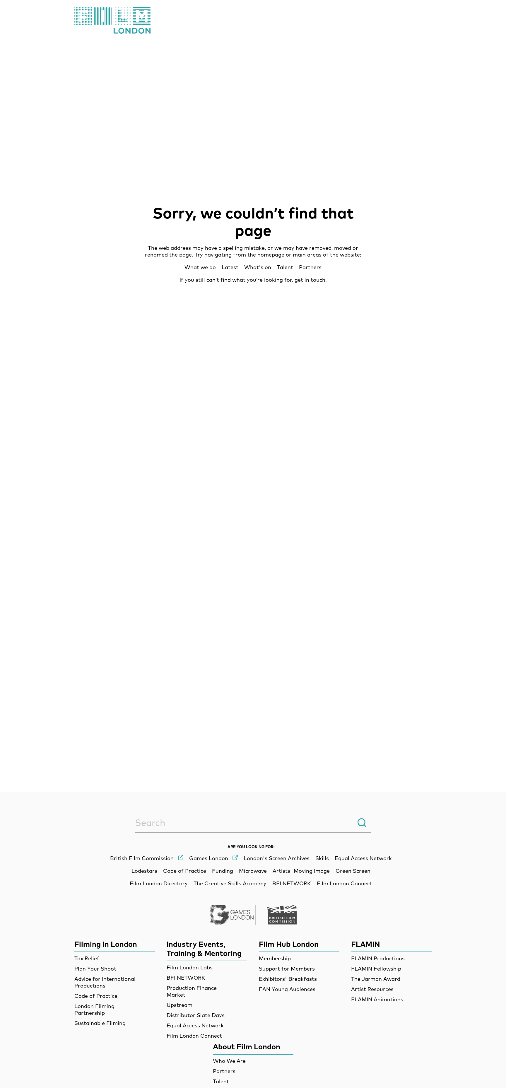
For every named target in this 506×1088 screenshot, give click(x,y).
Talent (285, 267)
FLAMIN (365, 944)
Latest (230, 267)
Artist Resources (372, 989)
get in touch (310, 279)
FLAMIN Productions (378, 958)
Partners (310, 267)
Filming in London (105, 944)
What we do (200, 267)
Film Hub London (289, 944)
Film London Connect (194, 1035)
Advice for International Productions (105, 982)
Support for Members (287, 968)
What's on (257, 267)
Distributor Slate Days (196, 1015)
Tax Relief (86, 958)
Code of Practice (95, 996)
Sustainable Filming (100, 1023)
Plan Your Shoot (95, 968)
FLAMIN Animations (377, 999)
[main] (253, 476)
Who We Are (229, 1061)
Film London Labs (190, 967)
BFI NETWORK (186, 977)
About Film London (246, 1046)
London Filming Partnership (94, 1009)
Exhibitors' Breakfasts (288, 979)
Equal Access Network (195, 1025)
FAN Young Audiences (287, 989)
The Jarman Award (375, 979)
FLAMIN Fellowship (376, 968)
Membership (275, 958)
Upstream (179, 1005)
